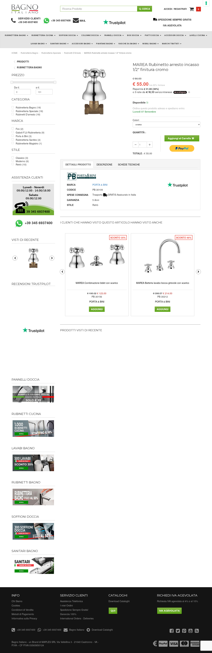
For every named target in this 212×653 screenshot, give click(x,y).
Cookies (16, 605)
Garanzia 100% (68, 614)
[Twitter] (178, 631)
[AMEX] (194, 645)
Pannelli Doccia (113, 35)
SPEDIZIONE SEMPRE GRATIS (174, 19)
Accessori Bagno (81, 44)
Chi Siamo (17, 601)
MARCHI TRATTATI (171, 44)
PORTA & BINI (99, 184)
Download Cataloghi (119, 601)
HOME (15, 52)
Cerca (145, 8)
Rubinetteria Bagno (15, 35)
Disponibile (139, 102)
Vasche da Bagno (127, 44)
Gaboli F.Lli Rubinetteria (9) (30, 132)
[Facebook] (172, 631)
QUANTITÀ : (139, 132)
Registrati (180, 8)
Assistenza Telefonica (71, 601)
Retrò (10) (21, 164)
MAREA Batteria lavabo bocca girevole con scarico (162, 282)
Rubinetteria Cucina (42, 35)
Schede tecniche (129, 164)
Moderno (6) (22, 161)
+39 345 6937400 (28, 22)
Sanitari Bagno (58, 44)
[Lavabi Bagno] (33, 463)
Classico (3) (22, 157)
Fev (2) (19, 128)
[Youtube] (190, 631)
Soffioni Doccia (68, 35)
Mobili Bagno (149, 44)
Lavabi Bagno (38, 44)
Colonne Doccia (90, 35)
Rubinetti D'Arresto (72, 52)
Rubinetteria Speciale (51, 52)
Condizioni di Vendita (22, 609)
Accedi (168, 8)
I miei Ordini (66, 605)
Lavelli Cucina (197, 35)
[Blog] (197, 631)
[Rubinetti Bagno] (33, 497)
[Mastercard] (184, 645)
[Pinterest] (184, 631)
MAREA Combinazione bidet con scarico (97, 282)
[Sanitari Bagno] (33, 565)
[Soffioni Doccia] (33, 531)
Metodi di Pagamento (23, 614)
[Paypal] (163, 645)
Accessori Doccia (174, 35)
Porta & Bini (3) (24, 136)
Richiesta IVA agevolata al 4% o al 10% (177, 601)
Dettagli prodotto (78, 164)
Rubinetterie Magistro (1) (29, 143)
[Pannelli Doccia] (33, 394)
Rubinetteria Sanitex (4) (28, 139)
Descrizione (104, 164)
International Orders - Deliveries (77, 618)
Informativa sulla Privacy (24, 618)
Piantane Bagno (104, 44)
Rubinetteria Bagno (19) (28, 107)
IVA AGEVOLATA (172, 25)
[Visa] (173, 645)
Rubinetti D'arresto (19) (28, 114)
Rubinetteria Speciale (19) (29, 111)
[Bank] (155, 645)
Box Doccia (133, 35)
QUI (113, 610)
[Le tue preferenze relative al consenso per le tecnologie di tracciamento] (206, 3)
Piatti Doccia (152, 35)
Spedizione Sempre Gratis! (74, 609)
